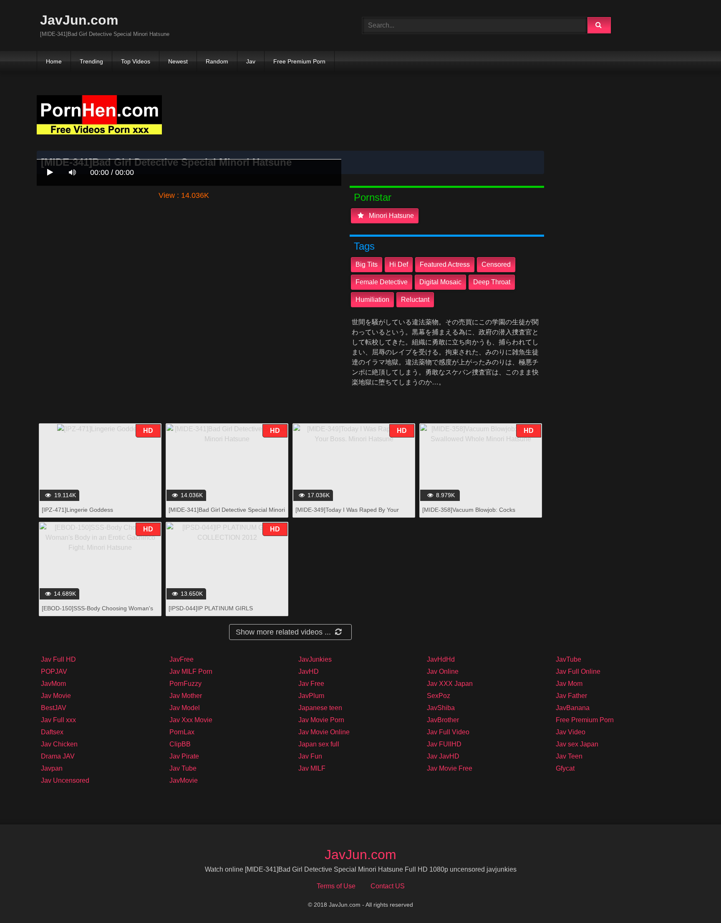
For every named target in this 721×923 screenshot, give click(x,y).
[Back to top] (693, 898)
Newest (178, 61)
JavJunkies (315, 659)
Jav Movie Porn (321, 719)
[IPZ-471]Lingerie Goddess (77, 509)
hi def (398, 264)
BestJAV (53, 707)
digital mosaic (440, 282)
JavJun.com (79, 20)
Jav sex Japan (577, 744)
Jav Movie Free (449, 768)
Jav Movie (56, 695)
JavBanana (573, 707)
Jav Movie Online (324, 732)
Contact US (388, 886)
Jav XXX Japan (450, 683)
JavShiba (441, 707)
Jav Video (570, 732)
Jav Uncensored (65, 780)
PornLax (181, 732)
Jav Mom (569, 683)
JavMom (53, 683)
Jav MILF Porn (190, 671)
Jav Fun (310, 756)
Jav (250, 61)
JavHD (308, 671)
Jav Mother (185, 695)
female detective (381, 282)
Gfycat (565, 768)
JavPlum (311, 695)
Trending (91, 61)
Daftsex (52, 732)
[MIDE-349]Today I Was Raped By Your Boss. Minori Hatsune (347, 514)
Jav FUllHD (444, 744)
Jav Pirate (184, 756)
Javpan (52, 768)
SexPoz (438, 695)
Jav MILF (311, 768)
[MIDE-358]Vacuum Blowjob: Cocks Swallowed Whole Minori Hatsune (468, 514)
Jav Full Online (578, 671)
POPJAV (54, 671)
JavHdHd (441, 659)
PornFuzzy (185, 683)
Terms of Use (336, 886)
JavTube (568, 659)
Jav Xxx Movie (190, 719)
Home (54, 61)
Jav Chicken (59, 744)
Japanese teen (320, 707)
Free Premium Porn (299, 61)
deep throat (491, 282)
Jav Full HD (58, 659)
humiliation (372, 299)
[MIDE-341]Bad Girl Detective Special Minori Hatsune (227, 514)
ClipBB (180, 744)
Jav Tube (183, 768)
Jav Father (571, 695)
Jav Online (443, 671)
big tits (366, 264)
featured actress (445, 264)
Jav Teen (569, 756)
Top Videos (135, 61)
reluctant (415, 299)
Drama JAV (58, 756)
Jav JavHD (443, 756)
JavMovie (183, 780)
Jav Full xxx (58, 719)
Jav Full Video (448, 732)
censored (496, 264)
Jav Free (311, 683)
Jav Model (184, 707)
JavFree (181, 659)
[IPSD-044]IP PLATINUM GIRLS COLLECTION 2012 (211, 612)
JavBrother (443, 719)
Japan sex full (318, 744)
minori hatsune (390, 215)
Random (217, 61)
